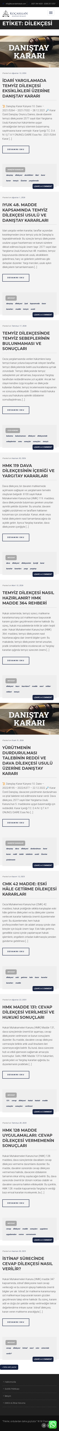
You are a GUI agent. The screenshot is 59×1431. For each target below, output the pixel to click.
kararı (8, 181)
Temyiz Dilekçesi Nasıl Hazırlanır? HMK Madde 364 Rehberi (28, 597)
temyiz (15, 181)
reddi (15, 854)
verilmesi (28, 1106)
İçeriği (35, 563)
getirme (24, 977)
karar (43, 175)
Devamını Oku (15, 149)
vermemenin (31, 1234)
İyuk (26, 304)
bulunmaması (20, 436)
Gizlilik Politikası (12, 1389)
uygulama (44, 1229)
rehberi (9, 692)
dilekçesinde (42, 436)
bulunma (9, 436)
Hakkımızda (10, 1382)
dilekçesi (18, 175)
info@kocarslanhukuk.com (16, 4)
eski (17, 977)
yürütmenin (10, 860)
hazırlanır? (26, 686)
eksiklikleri (28, 175)
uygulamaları (11, 1234)
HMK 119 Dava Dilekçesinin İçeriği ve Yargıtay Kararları (28, 470)
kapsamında (34, 304)
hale (31, 977)
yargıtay (33, 569)
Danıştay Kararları (15, 169)
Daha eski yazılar (9, 1367)
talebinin (29, 854)
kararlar (9, 569)
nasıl (41, 686)
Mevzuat (11, 298)
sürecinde (45, 1348)
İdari (37, 175)
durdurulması (35, 849)
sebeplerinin (11, 441)
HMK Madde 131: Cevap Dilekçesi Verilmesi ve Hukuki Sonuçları (28, 1012)
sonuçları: (37, 441)
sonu (20, 441)
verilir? (8, 1354)
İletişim (8, 1396)
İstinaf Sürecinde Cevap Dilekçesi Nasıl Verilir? (27, 1263)
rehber (48, 686)
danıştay (9, 175)
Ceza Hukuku (12, 430)
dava (8, 563)
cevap (14, 1101)
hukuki (37, 1101)
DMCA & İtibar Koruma (15, 1403)
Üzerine (24, 181)
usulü (33, 309)
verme (21, 1234)
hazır (17, 686)
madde (18, 309)
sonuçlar (27, 441)
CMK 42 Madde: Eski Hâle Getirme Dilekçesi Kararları (29, 889)
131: (7, 1101)
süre (37, 1348)
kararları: (9, 309)
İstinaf (24, 1348)
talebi (21, 854)
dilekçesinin (26, 563)
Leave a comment (43, 186)
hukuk (30, 1101)
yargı (26, 569)
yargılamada (34, 181)
